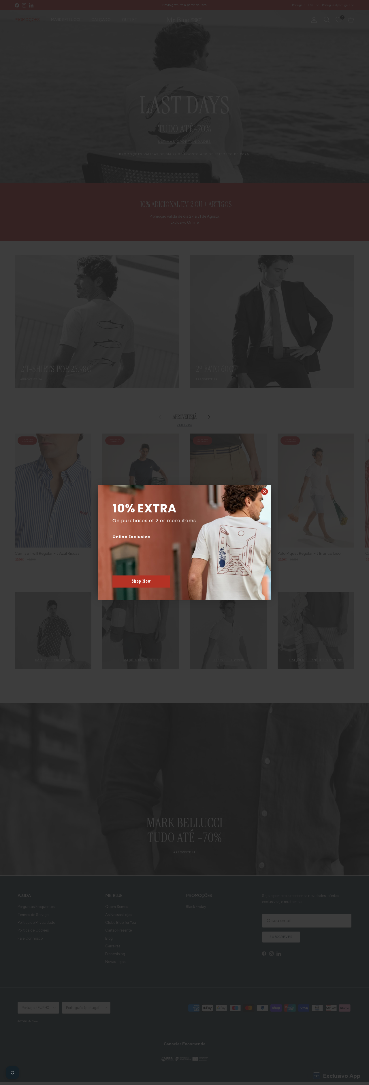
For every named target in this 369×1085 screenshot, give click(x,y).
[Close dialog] (264, 491)
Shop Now (141, 581)
